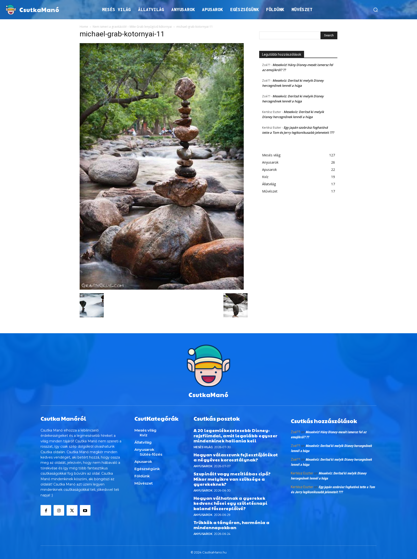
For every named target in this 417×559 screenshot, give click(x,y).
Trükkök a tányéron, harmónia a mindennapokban (232, 525)
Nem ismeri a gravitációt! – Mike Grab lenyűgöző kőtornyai (132, 27)
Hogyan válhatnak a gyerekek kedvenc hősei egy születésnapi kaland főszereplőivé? (230, 503)
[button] (375, 9)
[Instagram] (59, 510)
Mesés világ (203, 447)
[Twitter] (72, 510)
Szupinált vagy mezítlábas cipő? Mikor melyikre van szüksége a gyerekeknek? (232, 479)
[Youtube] (85, 510)
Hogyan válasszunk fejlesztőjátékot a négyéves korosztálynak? (236, 457)
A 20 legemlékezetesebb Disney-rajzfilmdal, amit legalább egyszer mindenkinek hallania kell (236, 435)
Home (84, 27)
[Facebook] (46, 510)
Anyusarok (203, 466)
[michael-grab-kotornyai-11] (162, 288)
